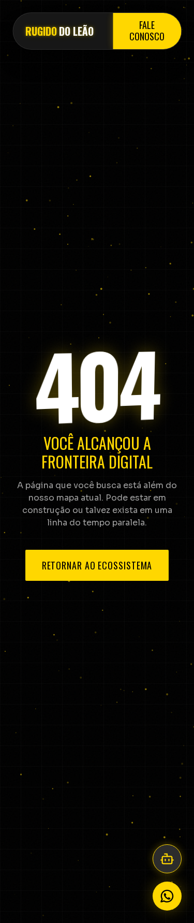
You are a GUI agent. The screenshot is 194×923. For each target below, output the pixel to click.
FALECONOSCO (147, 31)
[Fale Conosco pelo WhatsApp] (167, 896)
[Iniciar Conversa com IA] (167, 858)
